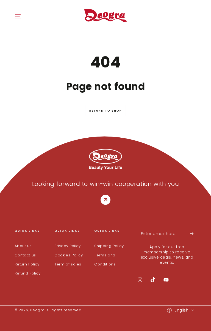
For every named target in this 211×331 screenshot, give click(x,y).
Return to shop (105, 111)
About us (23, 245)
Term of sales (67, 264)
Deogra (37, 310)
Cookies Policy (68, 255)
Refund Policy (28, 273)
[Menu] (17, 16)
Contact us (25, 255)
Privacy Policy (67, 245)
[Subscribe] (193, 233)
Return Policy (27, 264)
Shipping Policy (109, 245)
